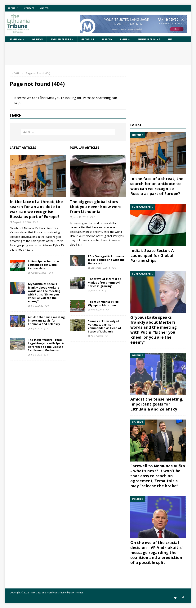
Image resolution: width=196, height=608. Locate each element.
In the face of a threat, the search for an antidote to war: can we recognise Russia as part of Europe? (36, 209)
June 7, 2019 (97, 290)
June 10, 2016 (80, 217)
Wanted (44, 8)
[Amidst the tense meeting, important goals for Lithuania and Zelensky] (17, 321)
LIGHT (123, 39)
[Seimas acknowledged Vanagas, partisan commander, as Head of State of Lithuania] (77, 325)
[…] (80, 244)
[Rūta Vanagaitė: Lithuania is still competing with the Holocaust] (77, 260)
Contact (29, 8)
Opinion (37, 39)
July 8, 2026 (36, 328)
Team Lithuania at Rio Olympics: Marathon (103, 303)
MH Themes (76, 592)
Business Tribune (149, 39)
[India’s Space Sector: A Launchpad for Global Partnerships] (17, 265)
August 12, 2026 (22, 222)
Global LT (87, 39)
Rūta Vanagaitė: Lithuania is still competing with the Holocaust (106, 259)
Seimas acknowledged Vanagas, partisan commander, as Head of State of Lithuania (104, 326)
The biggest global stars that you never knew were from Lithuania (96, 206)
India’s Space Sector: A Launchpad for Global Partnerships (43, 264)
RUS (170, 39)
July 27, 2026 (37, 305)
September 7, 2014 (100, 267)
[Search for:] (68, 132)
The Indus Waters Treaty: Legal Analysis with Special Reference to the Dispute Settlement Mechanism (46, 345)
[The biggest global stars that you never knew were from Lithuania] (98, 176)
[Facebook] (183, 598)
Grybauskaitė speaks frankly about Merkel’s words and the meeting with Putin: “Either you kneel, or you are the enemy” (44, 292)
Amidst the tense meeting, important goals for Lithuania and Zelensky (47, 320)
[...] (32, 249)
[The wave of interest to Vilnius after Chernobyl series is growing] (77, 283)
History (107, 39)
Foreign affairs (61, 39)
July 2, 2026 (36, 354)
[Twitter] (175, 598)
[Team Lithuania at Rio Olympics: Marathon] (77, 306)
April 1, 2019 (97, 335)
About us (13, 8)
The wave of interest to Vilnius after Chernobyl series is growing (104, 282)
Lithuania (15, 39)
